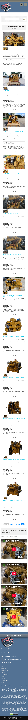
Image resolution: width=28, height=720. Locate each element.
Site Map (3, 678)
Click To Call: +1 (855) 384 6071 (14, 635)
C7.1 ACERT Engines (18, 13)
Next (22, 524)
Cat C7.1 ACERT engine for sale (9, 51)
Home (2, 13)
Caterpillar (9, 13)
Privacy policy (4, 670)
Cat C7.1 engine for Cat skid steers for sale (12, 254)
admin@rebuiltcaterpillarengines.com (14, 659)
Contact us (4, 672)
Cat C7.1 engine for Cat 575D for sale (10, 213)
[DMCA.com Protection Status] (14, 714)
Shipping (3, 676)
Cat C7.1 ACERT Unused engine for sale (11, 173)
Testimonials (4, 680)
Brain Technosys (16, 718)
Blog (2, 682)
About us (3, 668)
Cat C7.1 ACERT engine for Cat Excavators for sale (13, 90)
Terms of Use (4, 674)
